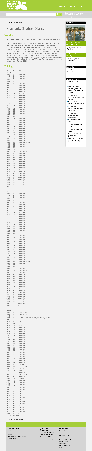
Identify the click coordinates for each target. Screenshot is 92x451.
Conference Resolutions (47, 432)
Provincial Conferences (14, 430)
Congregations (12, 438)
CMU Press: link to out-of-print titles (76, 83)
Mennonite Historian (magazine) (75, 135)
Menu (61, 6)
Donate (79, 6)
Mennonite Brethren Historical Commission (76, 103)
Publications (62, 443)
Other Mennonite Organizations (17, 436)
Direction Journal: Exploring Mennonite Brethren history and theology (75, 89)
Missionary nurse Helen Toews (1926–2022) (73, 43)
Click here (71, 70)
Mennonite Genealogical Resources (73, 115)
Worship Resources (64, 445)
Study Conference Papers (47, 439)
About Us (61, 447)
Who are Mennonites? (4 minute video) (76, 140)
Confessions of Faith (46, 437)
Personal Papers (63, 441)
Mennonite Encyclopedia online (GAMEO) (75, 108)
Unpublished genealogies (66, 435)
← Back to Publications (14, 22)
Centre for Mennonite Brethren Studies (24, 5)
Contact (69, 6)
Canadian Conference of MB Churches (16, 433)
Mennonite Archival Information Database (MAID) (76, 97)
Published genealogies (65, 433)
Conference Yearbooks (46, 434)
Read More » (71, 49)
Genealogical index (64, 430)
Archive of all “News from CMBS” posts (74, 55)
